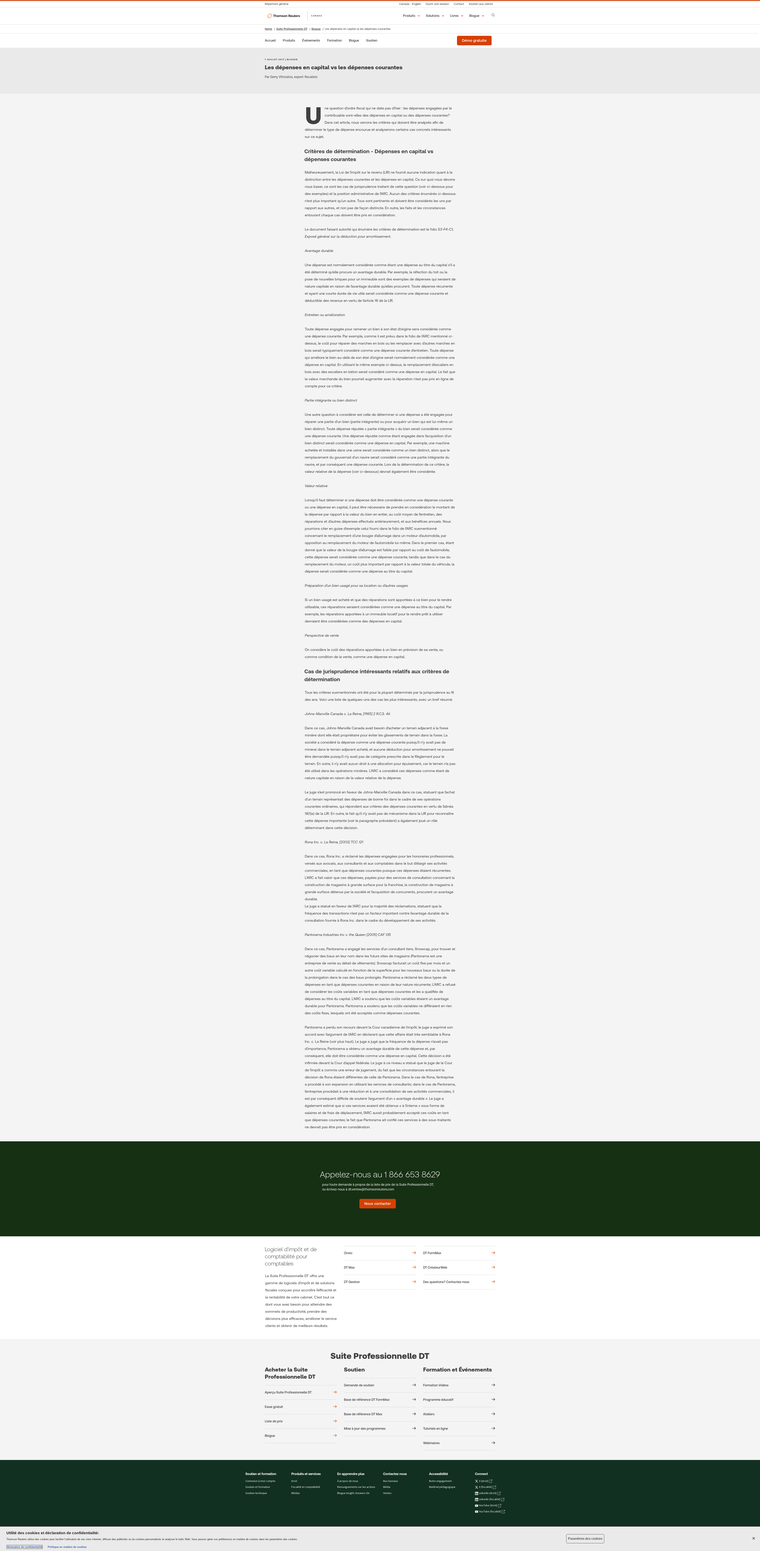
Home (268, 28)
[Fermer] (753, 1538)
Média (386, 1487)
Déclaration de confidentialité (24, 1546)
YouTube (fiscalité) (490, 1511)
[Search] (493, 15)
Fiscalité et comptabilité (305, 1487)
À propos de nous (347, 1481)
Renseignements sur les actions (356, 1487)
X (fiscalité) (485, 1487)
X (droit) (483, 1481)
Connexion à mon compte (260, 1481)
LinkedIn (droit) (488, 1493)
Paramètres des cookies (585, 1538)
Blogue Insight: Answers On (353, 1493)
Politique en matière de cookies (67, 1546)
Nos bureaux (390, 1481)
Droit (294, 1481)
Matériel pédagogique (442, 1487)
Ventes (387, 1493)
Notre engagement (440, 1481)
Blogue (316, 28)
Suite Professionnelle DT (291, 28)
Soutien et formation (257, 1487)
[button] (412, 15)
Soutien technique (256, 1493)
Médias (295, 1493)
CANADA (316, 15)
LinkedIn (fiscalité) (489, 1499)
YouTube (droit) (488, 1505)
